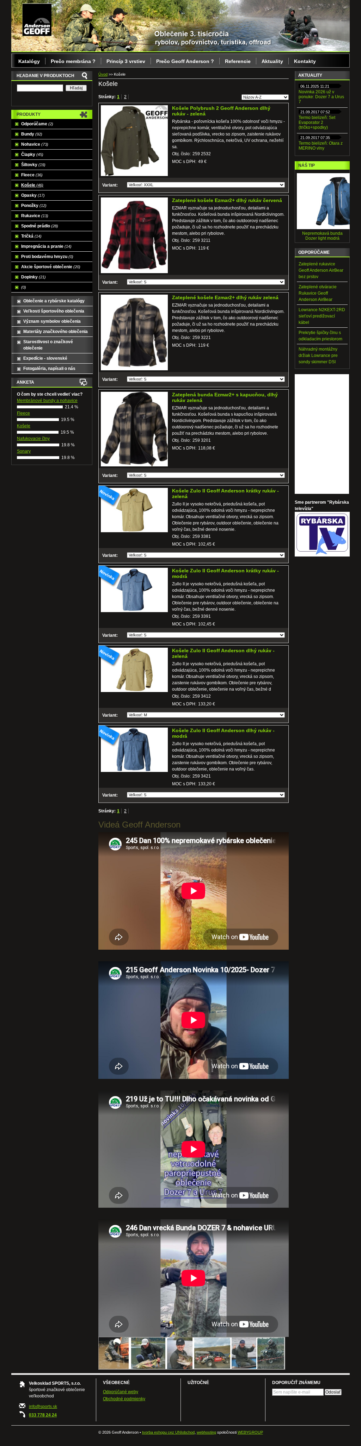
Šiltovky (33, 164)
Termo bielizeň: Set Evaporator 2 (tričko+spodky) (317, 122)
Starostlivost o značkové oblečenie (48, 345)
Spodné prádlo (39, 226)
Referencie (238, 61)
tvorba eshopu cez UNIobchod (168, 1432)
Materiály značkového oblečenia (55, 331)
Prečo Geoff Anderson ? (185, 61)
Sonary (24, 451)
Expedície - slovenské (45, 358)
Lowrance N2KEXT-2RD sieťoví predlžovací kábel (322, 316)
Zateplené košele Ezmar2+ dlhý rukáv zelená (225, 297)
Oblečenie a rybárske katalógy (54, 300)
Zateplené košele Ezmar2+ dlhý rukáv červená (227, 200)
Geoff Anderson (37, 19)
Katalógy (29, 61)
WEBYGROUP (250, 1432)
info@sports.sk (43, 1406)
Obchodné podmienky (124, 1398)
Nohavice (34, 144)
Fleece (32, 174)
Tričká (31, 236)
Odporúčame (37, 123)
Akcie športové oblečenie (50, 266)
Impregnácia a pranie (46, 246)
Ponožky (34, 205)
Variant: (110, 185)
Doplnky (33, 277)
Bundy (31, 134)
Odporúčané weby (120, 1391)
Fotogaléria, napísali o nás (49, 368)
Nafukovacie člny (33, 438)
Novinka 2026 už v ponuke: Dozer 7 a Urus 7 (321, 96)
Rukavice (34, 215)
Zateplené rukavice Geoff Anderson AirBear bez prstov (321, 270)
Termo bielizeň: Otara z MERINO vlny (321, 146)
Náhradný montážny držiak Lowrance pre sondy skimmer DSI (318, 355)
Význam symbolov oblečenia (52, 321)
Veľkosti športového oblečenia (53, 311)
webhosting (206, 1432)
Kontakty (305, 61)
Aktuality (272, 61)
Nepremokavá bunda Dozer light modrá (322, 236)
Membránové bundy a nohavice (47, 400)
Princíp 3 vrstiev (125, 61)
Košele (32, 185)
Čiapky (32, 154)
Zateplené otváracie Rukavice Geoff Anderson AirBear (318, 293)
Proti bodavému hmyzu (47, 256)
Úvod (103, 74)
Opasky (33, 195)
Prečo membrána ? (73, 61)
